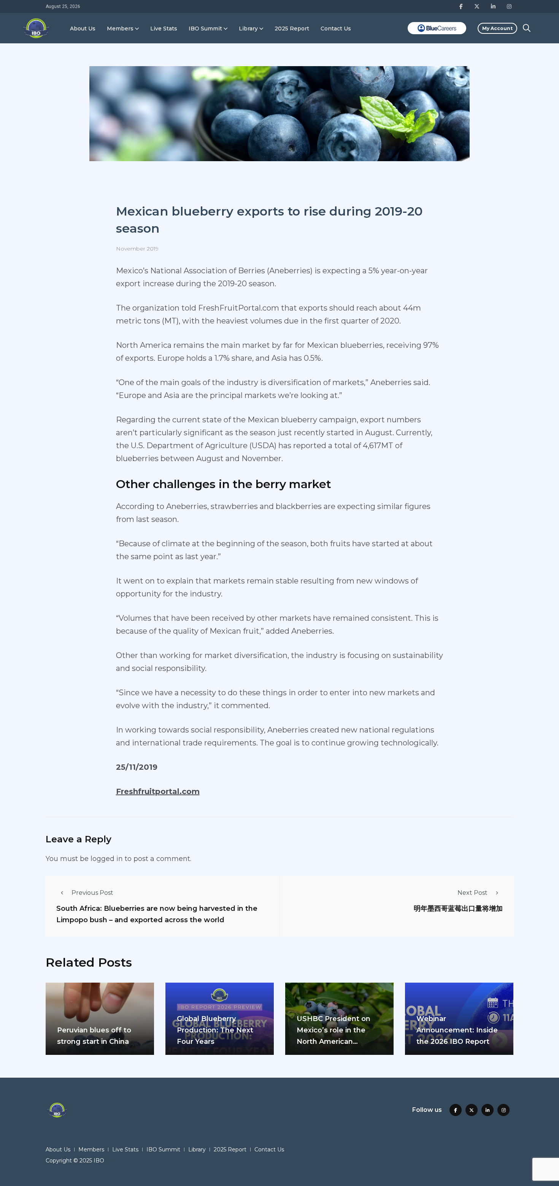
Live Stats (163, 28)
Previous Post (92, 892)
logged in (107, 859)
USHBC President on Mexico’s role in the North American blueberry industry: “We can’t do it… (339, 1042)
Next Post (472, 892)
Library (248, 28)
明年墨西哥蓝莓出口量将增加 (458, 908)
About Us (82, 28)
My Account (497, 28)
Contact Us (336, 28)
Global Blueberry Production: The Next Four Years (215, 1030)
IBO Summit (205, 28)
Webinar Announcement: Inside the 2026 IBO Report (457, 1030)
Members (120, 28)
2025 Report (292, 28)
